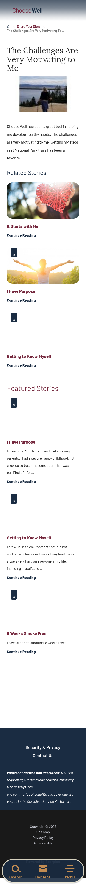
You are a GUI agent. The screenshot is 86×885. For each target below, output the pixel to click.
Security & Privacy (43, 747)
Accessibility (43, 843)
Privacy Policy (43, 838)
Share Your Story (29, 26)
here (67, 801)
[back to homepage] (9, 27)
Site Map (43, 832)
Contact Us (43, 755)
